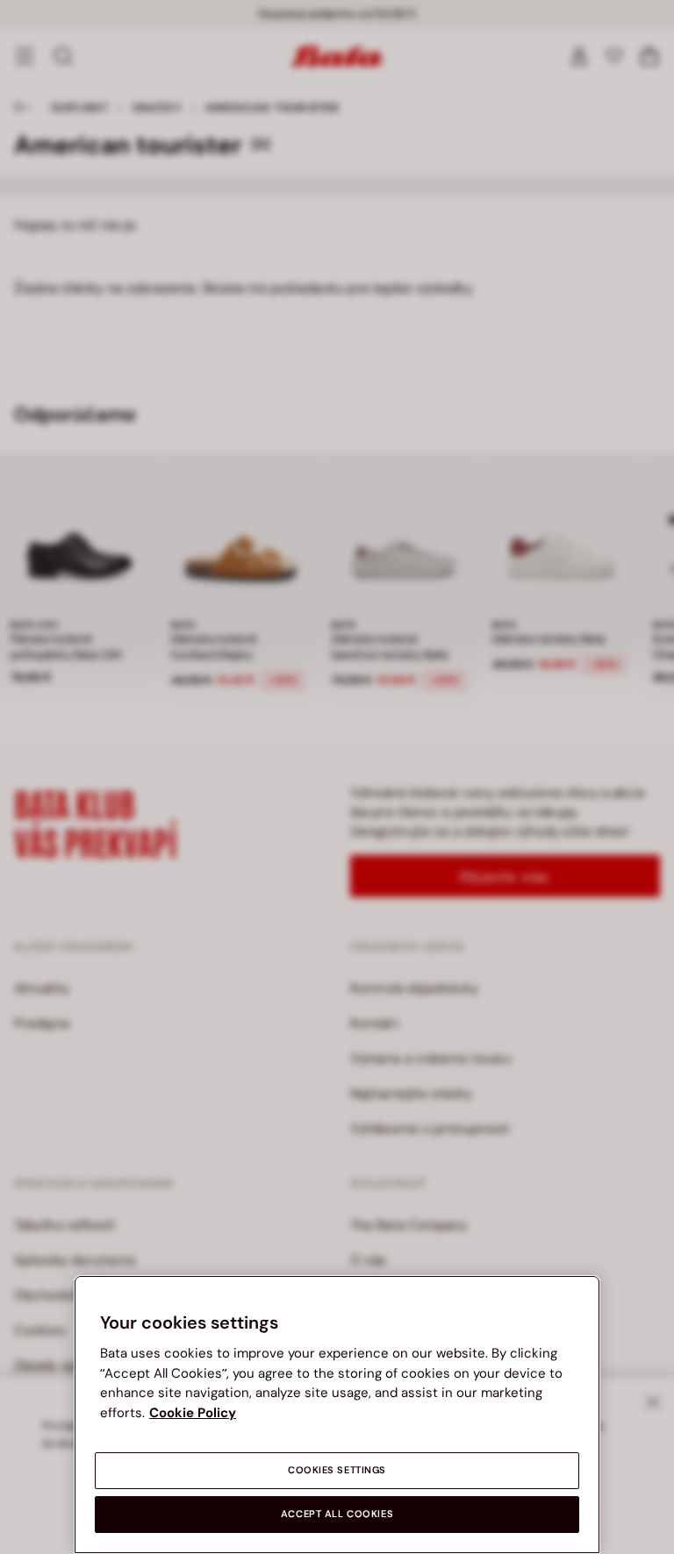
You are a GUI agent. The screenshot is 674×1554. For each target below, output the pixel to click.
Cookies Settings (337, 1470)
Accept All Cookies (337, 1514)
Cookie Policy (192, 1413)
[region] (337, 1414)
